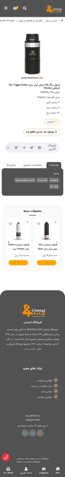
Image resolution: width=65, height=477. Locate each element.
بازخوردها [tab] (11, 165)
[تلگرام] (24, 147)
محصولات (54, 180)
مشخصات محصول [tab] (32, 165)
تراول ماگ (54, 186)
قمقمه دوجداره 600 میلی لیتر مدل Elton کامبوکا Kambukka (47, 247)
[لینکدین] (16, 147)
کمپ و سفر (51, 21)
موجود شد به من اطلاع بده (40, 132)
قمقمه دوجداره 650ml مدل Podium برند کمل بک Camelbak (18, 247)
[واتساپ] (8, 147)
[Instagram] (40, 433)
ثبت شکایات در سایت (41, 386)
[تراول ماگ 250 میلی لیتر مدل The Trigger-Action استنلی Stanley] (32, 310)
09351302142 (32, 420)
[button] (56, 242)
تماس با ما (46, 392)
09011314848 (32, 416)
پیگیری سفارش (44, 397)
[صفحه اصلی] (61, 21)
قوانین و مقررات (44, 381)
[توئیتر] (32, 147)
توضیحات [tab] (53, 165)
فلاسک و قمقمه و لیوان (30, 21)
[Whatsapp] (25, 433)
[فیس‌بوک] (39, 147)
